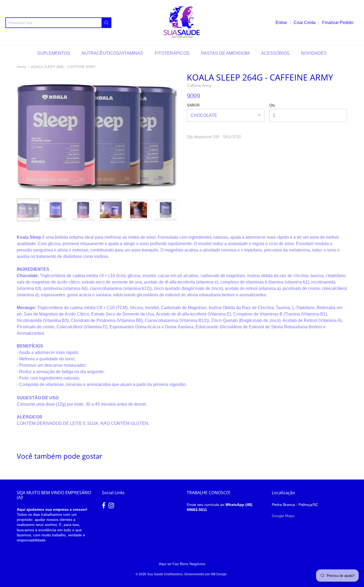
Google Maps (283, 516)
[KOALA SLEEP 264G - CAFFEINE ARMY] (28, 209)
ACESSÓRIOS (275, 53)
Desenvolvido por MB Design (206, 574)
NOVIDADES (314, 53)
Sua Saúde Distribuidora (165, 574)
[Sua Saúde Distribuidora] (182, 23)
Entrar (281, 22)
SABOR (193, 105)
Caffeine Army (199, 85)
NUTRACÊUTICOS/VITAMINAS (112, 53)
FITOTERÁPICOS (172, 53)
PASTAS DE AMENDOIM (225, 53)
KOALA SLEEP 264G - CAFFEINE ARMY (63, 67)
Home (21, 67)
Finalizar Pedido (337, 22)
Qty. (272, 105)
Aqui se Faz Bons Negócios (182, 564)
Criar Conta (305, 22)
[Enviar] (106, 22)
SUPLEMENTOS (53, 53)
